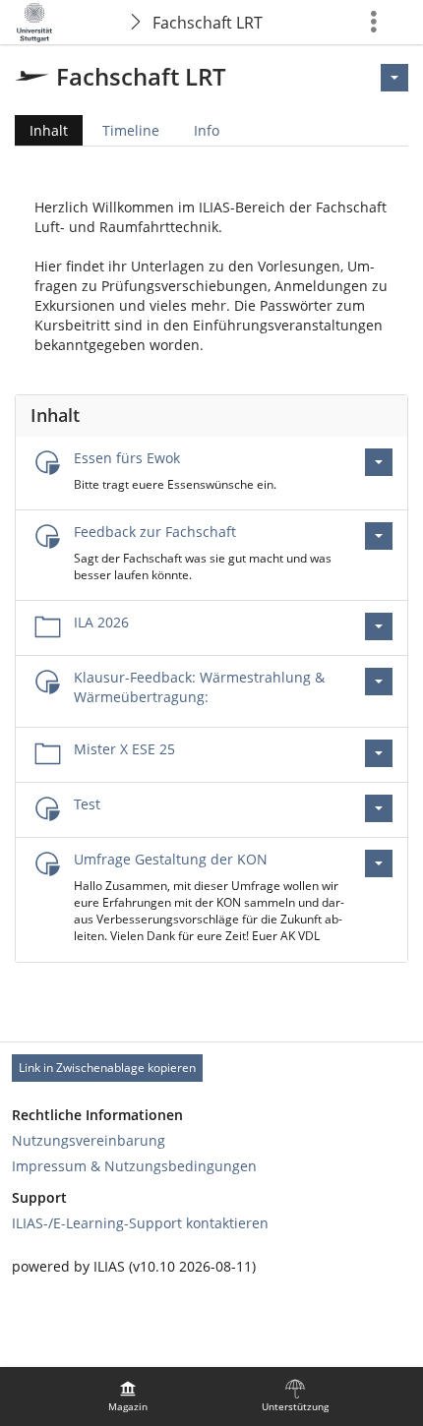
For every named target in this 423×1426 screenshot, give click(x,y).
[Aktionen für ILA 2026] (379, 626)
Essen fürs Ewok (127, 457)
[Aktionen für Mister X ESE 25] (379, 753)
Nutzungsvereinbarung (88, 1140)
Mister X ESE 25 (124, 749)
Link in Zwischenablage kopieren (107, 1067)
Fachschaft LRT (207, 22)
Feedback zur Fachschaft (155, 531)
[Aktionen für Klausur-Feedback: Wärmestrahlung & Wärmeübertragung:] (379, 681)
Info (206, 130)
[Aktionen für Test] (379, 808)
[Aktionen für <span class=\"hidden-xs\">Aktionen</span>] (394, 77)
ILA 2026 (101, 622)
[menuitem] (128, 1396)
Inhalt (41, 133)
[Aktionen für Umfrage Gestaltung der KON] (379, 863)
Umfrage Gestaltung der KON (171, 859)
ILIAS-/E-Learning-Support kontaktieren (140, 1223)
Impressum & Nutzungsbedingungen (134, 1166)
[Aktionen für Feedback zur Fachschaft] (379, 536)
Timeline (130, 130)
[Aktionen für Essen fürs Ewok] (379, 462)
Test (87, 804)
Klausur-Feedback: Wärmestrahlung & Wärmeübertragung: (199, 687)
